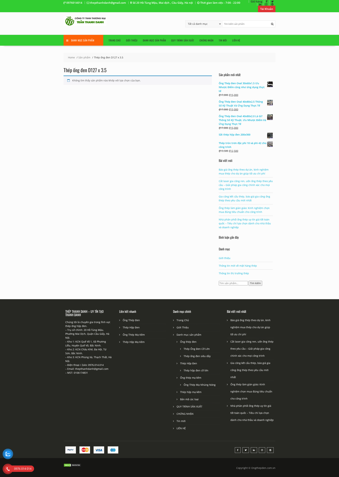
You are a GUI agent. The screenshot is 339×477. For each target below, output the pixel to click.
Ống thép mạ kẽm (190, 377)
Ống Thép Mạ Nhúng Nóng (200, 384)
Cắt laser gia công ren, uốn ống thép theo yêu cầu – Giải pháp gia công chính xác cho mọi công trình (246, 185)
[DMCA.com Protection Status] (72, 466)
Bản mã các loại (189, 399)
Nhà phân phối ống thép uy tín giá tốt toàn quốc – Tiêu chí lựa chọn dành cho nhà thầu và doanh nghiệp (245, 223)
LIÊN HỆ (236, 40)
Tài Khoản (266, 9)
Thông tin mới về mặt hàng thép (238, 265)
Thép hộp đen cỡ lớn (196, 370)
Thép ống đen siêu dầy (197, 356)
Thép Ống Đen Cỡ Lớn (197, 348)
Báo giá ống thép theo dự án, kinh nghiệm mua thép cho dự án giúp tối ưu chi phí (250, 327)
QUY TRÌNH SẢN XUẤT (182, 40)
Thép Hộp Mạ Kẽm (134, 342)
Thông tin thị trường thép (234, 273)
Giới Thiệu (132, 40)
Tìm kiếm (255, 283)
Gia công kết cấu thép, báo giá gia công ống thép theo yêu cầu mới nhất (250, 370)
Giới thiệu (224, 258)
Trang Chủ (115, 40)
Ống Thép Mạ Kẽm (134, 334)
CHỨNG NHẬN (206, 40)
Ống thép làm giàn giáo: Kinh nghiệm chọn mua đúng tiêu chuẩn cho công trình (251, 391)
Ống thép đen (188, 341)
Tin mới (223, 40)
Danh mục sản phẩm (154, 40)
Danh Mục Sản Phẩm (82, 40)
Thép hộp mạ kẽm (190, 392)
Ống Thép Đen (131, 320)
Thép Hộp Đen (131, 327)
